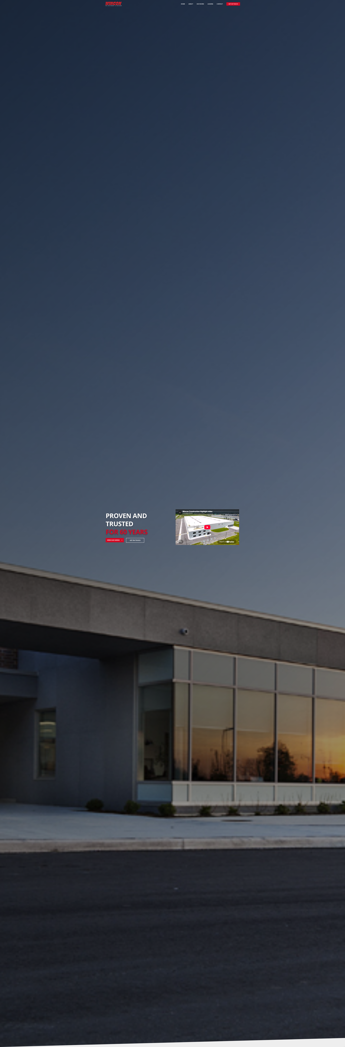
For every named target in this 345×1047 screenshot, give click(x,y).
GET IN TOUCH (233, 4)
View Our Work (113, 540)
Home (183, 4)
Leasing (210, 4)
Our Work (200, 4)
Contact (220, 4)
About (190, 4)
